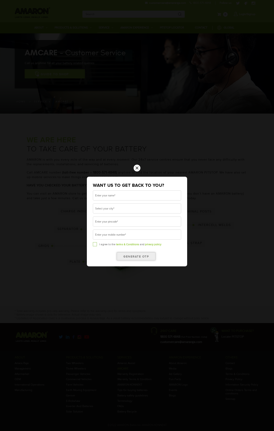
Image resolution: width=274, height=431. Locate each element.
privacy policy (153, 244)
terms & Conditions (127, 244)
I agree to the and (130, 244)
